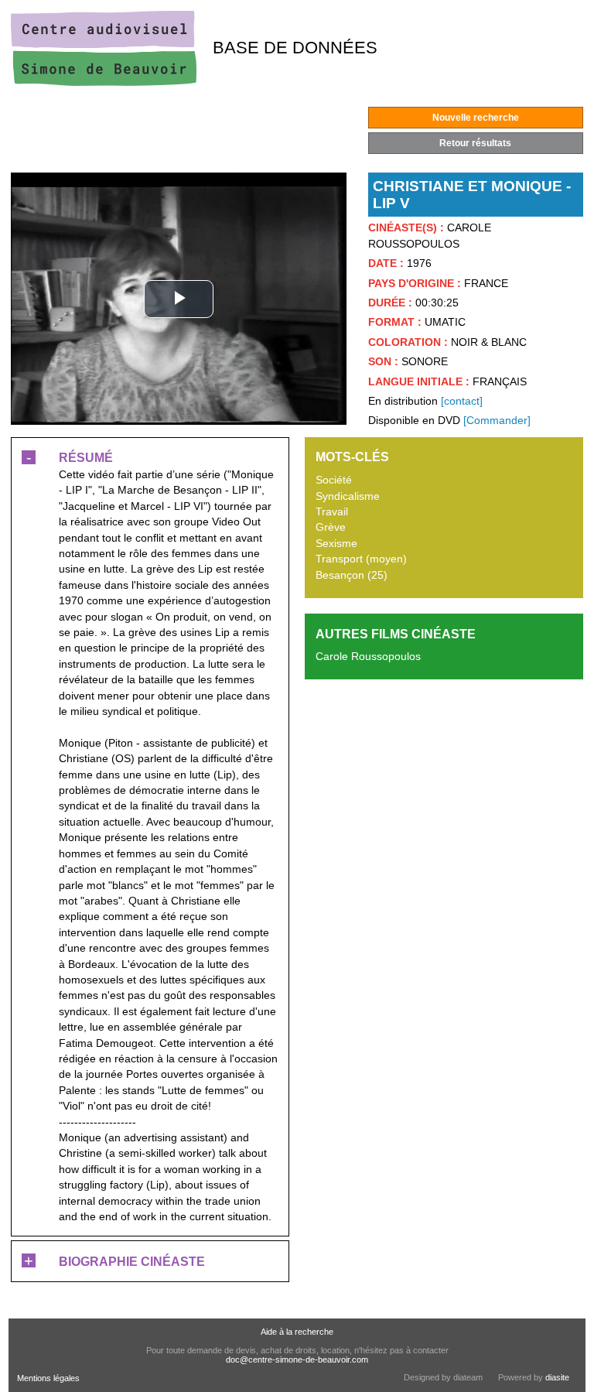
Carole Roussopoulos (368, 656)
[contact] (462, 401)
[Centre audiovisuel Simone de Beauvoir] (103, 82)
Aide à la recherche (297, 1331)
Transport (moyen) (361, 559)
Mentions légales (48, 1378)
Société (334, 480)
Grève (331, 527)
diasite (557, 1377)
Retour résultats (475, 143)
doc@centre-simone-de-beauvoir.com (297, 1359)
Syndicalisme (348, 496)
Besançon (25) (351, 575)
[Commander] (497, 420)
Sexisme (336, 543)
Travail (332, 512)
